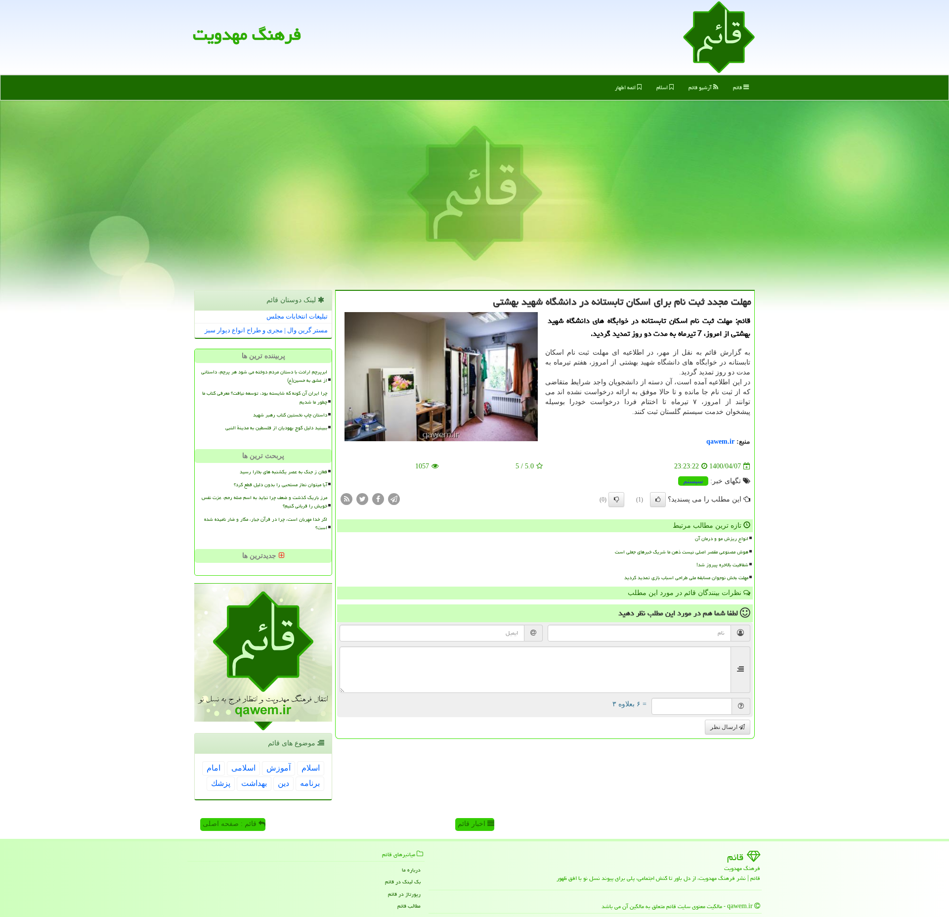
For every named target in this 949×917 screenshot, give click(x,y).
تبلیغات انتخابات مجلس (297, 316)
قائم (738, 87)
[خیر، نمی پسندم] (616, 499)
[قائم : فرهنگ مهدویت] (719, 36)
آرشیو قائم (701, 87)
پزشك (220, 783)
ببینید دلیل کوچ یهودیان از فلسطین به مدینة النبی (276, 428)
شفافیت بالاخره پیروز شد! (722, 565)
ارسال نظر (724, 727)
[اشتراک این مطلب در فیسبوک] (378, 499)
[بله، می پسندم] (658, 499)
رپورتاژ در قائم (404, 894)
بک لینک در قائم (403, 881)
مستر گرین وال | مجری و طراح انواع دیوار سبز (266, 330)
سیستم (693, 481)
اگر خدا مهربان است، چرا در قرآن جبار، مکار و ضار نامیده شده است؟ (265, 523)
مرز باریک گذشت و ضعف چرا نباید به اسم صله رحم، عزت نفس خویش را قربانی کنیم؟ (264, 502)
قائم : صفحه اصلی (231, 823)
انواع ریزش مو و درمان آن (721, 539)
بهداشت (254, 783)
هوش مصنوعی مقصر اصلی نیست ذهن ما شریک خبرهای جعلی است (681, 552)
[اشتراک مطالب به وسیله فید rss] (346, 499)
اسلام (662, 87)
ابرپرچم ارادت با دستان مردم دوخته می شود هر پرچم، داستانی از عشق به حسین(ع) (264, 376)
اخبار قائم (472, 823)
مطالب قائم (409, 906)
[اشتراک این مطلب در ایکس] (362, 499)
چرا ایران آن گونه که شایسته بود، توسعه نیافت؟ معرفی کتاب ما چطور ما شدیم (264, 397)
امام (213, 768)
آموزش (278, 768)
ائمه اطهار (626, 87)
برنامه (310, 783)
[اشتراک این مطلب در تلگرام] (394, 499)
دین (283, 783)
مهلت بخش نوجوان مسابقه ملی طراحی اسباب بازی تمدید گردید (686, 578)
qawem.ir (720, 441)
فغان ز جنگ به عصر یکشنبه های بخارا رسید (283, 472)
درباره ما (411, 870)
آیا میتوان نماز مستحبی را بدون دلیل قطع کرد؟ (280, 485)
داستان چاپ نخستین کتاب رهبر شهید (290, 415)
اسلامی (243, 768)
